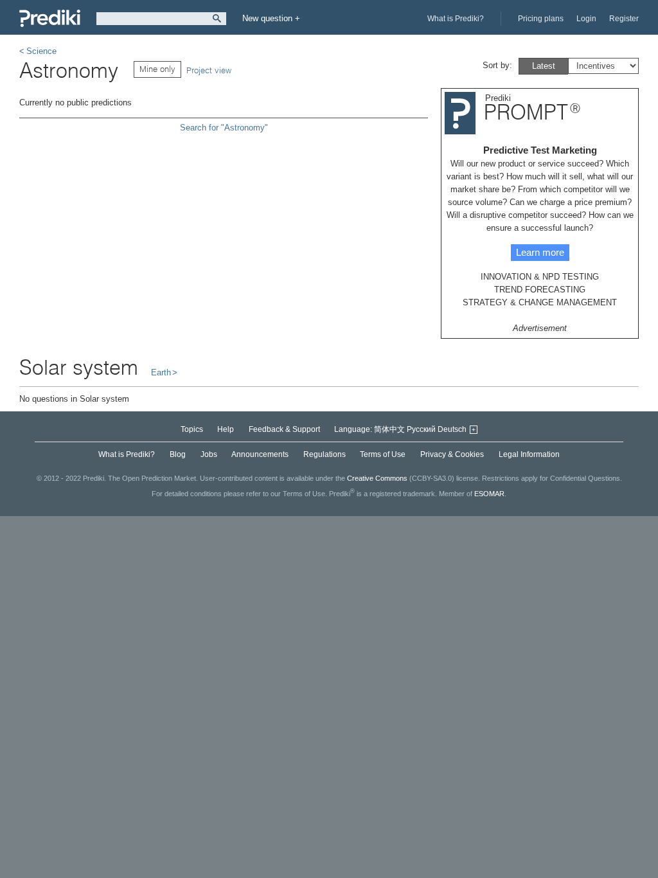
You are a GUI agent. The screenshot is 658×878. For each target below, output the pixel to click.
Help (225, 429)
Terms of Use (382, 454)
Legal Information (529, 454)
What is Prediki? (455, 18)
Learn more (540, 252)
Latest (543, 66)
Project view (208, 70)
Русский (421, 429)
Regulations (324, 454)
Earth (161, 372)
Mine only (157, 69)
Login (586, 18)
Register (624, 18)
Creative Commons (377, 478)
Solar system (78, 367)
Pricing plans (541, 18)
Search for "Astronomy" (224, 127)
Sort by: (497, 65)
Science (41, 51)
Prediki (49, 18)
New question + (271, 18)
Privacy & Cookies (452, 454)
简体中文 (389, 429)
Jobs (208, 454)
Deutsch (452, 429)
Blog (178, 454)
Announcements (260, 454)
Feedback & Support (284, 429)
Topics (192, 429)
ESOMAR (489, 493)
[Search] (217, 18)
